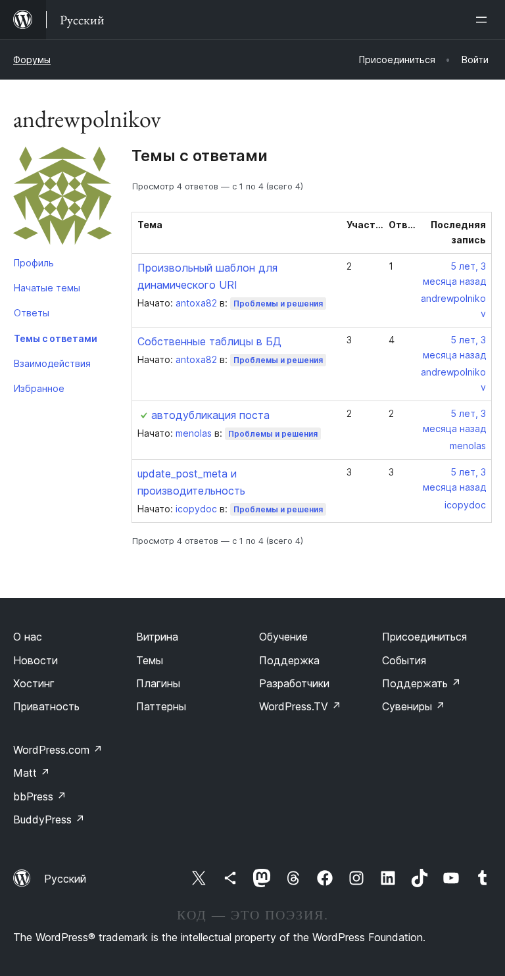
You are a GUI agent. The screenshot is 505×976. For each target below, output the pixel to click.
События (404, 660)
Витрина (157, 636)
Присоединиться (424, 636)
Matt (31, 772)
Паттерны (161, 706)
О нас (27, 636)
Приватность (46, 706)
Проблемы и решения (278, 303)
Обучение (283, 636)
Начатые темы (47, 287)
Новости (35, 660)
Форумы (32, 59)
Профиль (34, 262)
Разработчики (294, 683)
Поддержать (421, 683)
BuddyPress (49, 819)
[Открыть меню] (484, 19)
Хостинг (34, 683)
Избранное (39, 388)
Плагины (158, 683)
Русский (65, 878)
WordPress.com (58, 749)
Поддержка (289, 660)
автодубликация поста (210, 415)
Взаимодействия (52, 363)
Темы (149, 660)
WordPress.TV (300, 706)
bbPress (39, 796)
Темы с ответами (55, 338)
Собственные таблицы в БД (209, 341)
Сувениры (413, 706)
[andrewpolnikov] (62, 199)
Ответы (31, 312)
